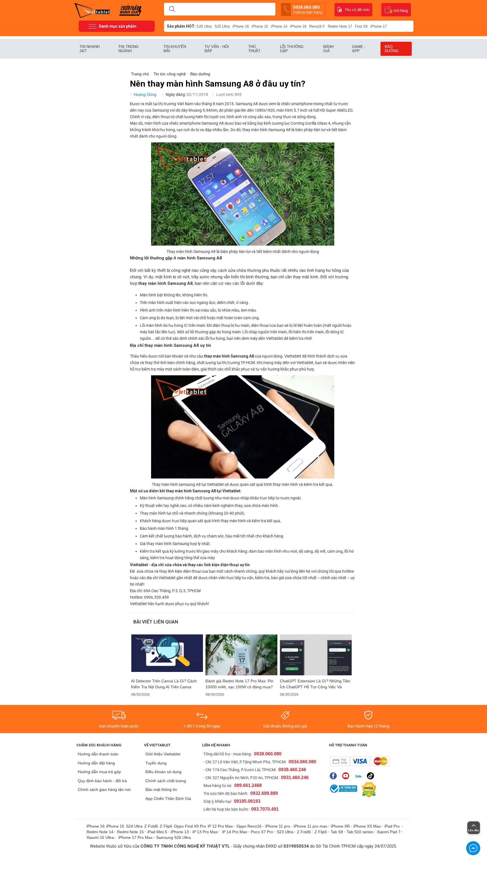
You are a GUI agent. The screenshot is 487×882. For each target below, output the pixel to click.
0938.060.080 (307, 9)
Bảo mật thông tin (161, 789)
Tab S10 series (360, 832)
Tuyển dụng (156, 763)
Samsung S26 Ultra (173, 837)
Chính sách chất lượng (165, 781)
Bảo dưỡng (392, 49)
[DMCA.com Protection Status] (367, 790)
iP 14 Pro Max (234, 832)
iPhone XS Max (367, 826)
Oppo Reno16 (249, 826)
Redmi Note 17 (340, 26)
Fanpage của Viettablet (334, 776)
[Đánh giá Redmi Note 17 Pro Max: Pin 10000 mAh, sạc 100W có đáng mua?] (241, 654)
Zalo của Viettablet (359, 776)
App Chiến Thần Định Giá (168, 798)
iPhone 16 (241, 26)
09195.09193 (247, 801)
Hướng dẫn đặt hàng (96, 763)
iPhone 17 (378, 26)
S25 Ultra (222, 26)
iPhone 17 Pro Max (135, 837)
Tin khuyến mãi (174, 49)
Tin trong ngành (128, 49)
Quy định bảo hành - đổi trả (102, 781)
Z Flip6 (166, 826)
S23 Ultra (285, 832)
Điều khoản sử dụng (163, 771)
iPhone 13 (180, 832)
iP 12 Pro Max (220, 826)
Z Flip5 (321, 832)
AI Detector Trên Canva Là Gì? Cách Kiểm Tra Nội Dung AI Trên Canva (164, 684)
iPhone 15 (260, 26)
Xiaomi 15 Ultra (100, 837)
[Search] (172, 9)
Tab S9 (337, 832)
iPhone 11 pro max (310, 826)
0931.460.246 (295, 777)
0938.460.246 (292, 769)
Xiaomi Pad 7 (388, 832)
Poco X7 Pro (262, 832)
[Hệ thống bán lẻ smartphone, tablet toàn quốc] (94, 9)
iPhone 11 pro (277, 826)
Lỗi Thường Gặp (292, 49)
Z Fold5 (304, 832)
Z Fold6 (151, 826)
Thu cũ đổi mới (357, 10)
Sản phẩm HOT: (181, 26)
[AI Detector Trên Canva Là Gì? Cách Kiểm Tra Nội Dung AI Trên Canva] (167, 654)
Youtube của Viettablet (347, 776)
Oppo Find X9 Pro (190, 826)
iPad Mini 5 (157, 832)
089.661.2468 (248, 785)
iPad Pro (392, 826)
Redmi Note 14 (100, 832)
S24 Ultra (134, 826)
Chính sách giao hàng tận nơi (104, 789)
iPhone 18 (298, 26)
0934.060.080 (302, 761)
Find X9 (361, 26)
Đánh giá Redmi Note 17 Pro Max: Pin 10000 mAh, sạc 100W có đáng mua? (239, 684)
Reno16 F (317, 26)
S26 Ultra (204, 26)
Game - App (359, 49)
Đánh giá (328, 49)
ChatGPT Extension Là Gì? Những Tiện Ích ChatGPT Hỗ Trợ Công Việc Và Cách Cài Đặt (315, 684)
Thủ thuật (254, 49)
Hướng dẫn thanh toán (98, 754)
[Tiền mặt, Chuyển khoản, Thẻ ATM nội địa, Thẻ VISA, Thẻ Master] (360, 761)
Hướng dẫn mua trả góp (99, 771)
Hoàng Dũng (146, 94)
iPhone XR (340, 826)
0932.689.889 (264, 793)
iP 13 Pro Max (205, 832)
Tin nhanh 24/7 (89, 49)
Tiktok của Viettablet (372, 776)
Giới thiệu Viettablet (162, 754)
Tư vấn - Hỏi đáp (217, 49)
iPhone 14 (279, 26)
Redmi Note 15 (130, 832)
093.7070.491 (265, 809)
